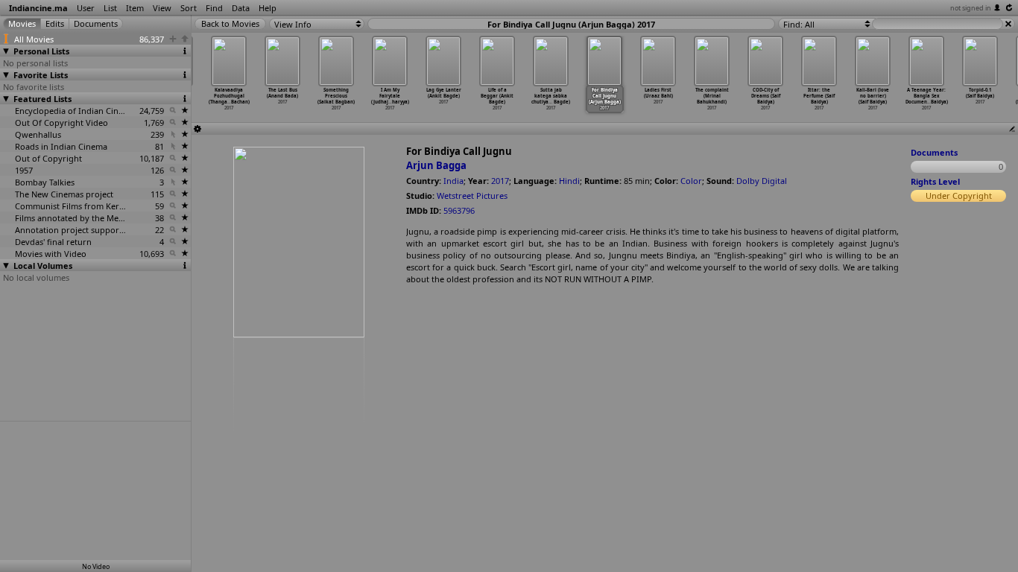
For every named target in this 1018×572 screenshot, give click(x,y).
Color (691, 180)
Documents (934, 152)
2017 (500, 180)
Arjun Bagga (436, 165)
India (453, 180)
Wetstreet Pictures (472, 195)
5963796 (459, 210)
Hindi (569, 180)
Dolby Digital (761, 180)
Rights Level (935, 181)
